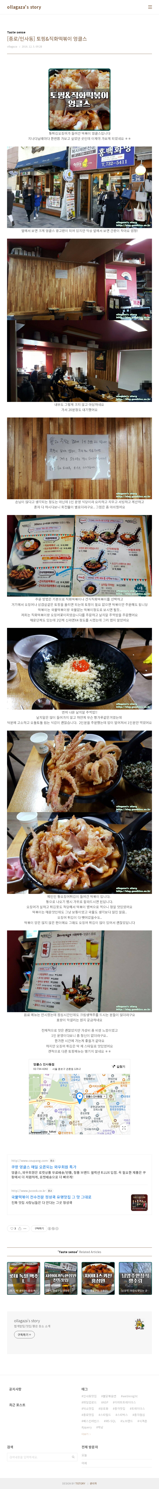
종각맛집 (119, 1408)
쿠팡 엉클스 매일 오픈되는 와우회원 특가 (43, 1166)
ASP (105, 1402)
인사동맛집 (90, 1396)
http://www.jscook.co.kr (28, 1190)
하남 (100, 1427)
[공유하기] (19, 1228)
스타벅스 (122, 1415)
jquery (87, 1427)
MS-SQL (111, 1421)
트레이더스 (138, 1408)
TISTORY (80, 1483)
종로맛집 (88, 1415)
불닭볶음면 (109, 1396)
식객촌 (143, 1421)
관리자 (93, 1483)
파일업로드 (90, 1402)
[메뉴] (150, 7)
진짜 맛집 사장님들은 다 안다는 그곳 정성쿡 (41, 1202)
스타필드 (105, 1415)
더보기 (85, 1434)
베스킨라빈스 (91, 1421)
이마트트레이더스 (125, 1402)
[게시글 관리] (25, 1228)
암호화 (104, 1408)
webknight (130, 1396)
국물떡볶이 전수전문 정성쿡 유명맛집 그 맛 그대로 (51, 1196)
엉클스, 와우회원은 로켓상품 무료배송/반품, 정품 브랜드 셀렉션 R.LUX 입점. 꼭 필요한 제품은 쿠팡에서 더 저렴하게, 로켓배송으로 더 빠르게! (78, 1174)
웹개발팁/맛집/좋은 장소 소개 (32, 1326)
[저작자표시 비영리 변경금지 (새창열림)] (53, 1228)
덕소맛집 (88, 1408)
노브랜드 (127, 1421)
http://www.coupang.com (29, 1160)
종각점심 (139, 1415)
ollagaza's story (24, 7)
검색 (73, 1457)
